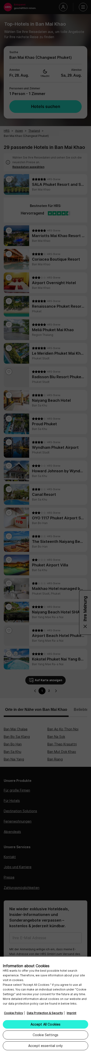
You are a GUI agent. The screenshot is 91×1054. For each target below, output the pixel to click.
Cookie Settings (45, 1035)
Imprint (71, 1013)
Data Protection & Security (45, 1013)
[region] (45, 1005)
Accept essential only (45, 1046)
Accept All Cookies (46, 1024)
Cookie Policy (13, 1013)
